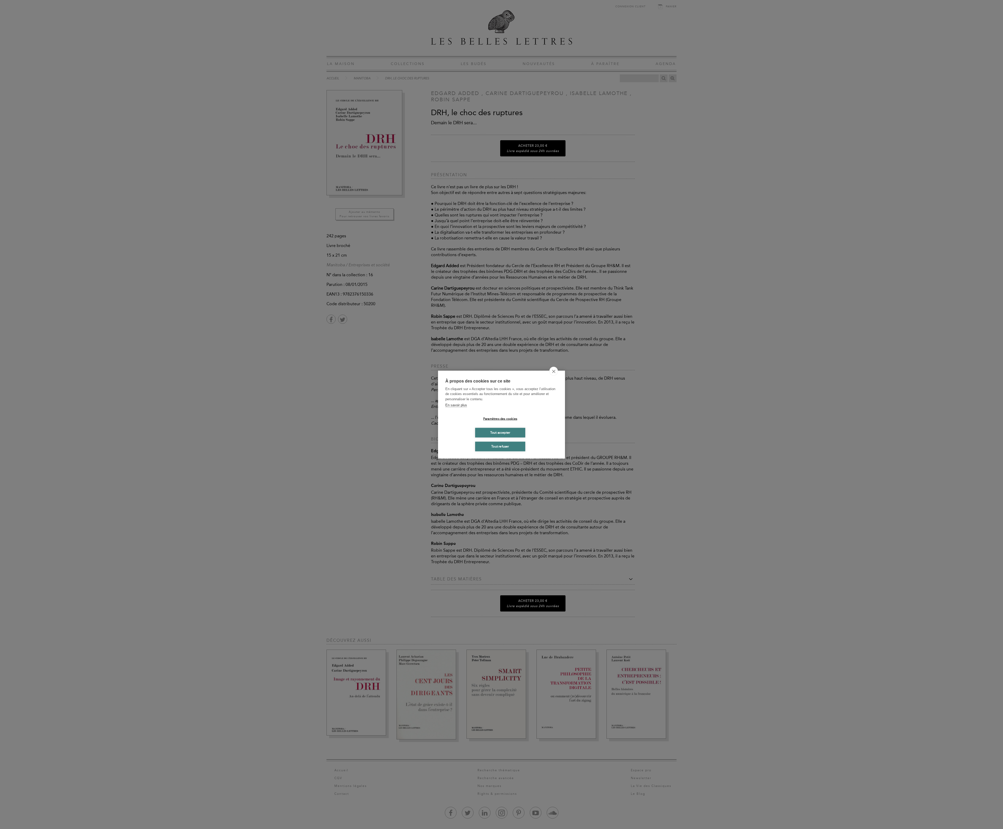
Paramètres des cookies (500, 419)
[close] (553, 371)
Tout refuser (500, 446)
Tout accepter (500, 432)
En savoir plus (456, 405)
